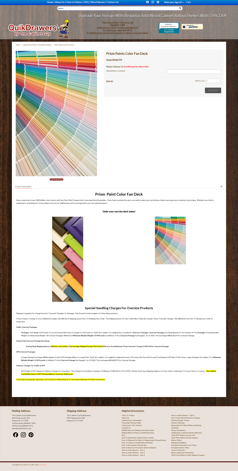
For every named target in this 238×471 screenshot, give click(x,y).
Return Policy (176, 440)
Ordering (174, 428)
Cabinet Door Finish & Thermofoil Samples (37, 45)
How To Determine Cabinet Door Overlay (138, 438)
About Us (125, 418)
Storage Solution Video (180, 448)
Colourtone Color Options (132, 425)
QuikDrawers (42, 465)
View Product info (56, 179)
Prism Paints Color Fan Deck (64, 45)
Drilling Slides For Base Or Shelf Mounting (138, 433)
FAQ (123, 435)
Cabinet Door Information (132, 420)
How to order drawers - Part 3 (133, 455)
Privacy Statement (178, 430)
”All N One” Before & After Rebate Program (188, 455)
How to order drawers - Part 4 (182, 415)
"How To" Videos (128, 415)
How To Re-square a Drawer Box (134, 445)
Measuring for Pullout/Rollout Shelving (186, 425)
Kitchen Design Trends (180, 420)
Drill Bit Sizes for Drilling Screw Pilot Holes (138, 430)
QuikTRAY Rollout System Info (183, 435)
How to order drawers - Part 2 (133, 453)
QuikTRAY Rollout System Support (184, 438)
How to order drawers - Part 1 (133, 450)
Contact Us (126, 428)
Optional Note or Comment (115, 71)
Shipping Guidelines (179, 443)
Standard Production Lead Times (184, 445)
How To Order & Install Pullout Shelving (137, 443)
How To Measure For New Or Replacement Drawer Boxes (144, 440)
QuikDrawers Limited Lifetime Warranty (186, 433)
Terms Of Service (178, 450)
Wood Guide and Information (182, 453)
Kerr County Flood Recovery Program (185, 418)
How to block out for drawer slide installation (139, 448)
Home (18, 45)
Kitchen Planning (177, 423)
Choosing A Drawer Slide (131, 423)
